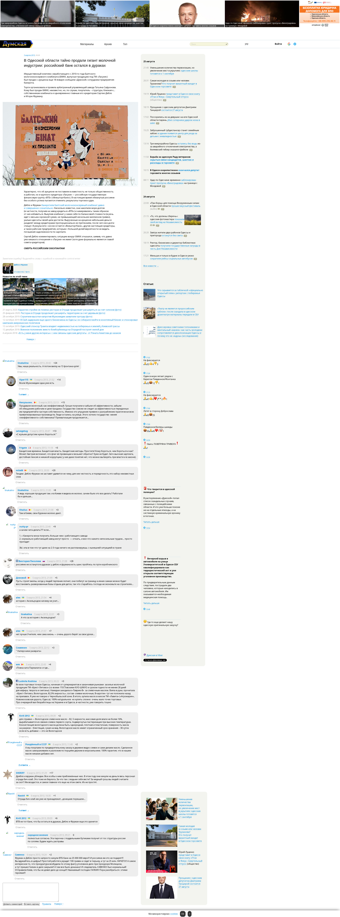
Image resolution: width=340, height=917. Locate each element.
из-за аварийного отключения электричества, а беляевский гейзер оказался (175, 146)
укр (246, 43)
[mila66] (8, 476)
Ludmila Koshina (27, 681)
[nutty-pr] (11, 527)
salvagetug (22, 431)
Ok (182, 913)
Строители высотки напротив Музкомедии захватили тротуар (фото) (56, 316)
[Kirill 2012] (11, 721)
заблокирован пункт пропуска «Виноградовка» (173, 181)
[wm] (8, 670)
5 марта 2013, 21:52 (44, 379)
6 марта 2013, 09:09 (42, 818)
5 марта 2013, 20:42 (41, 362)
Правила (46, 904)
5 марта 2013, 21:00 (41, 490)
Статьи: (148, 284)
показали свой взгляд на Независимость (167, 221)
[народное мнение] (15, 836)
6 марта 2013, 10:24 (37, 854)
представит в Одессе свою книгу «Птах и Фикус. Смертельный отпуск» (175, 95)
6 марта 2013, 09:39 (46, 715)
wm (18, 664)
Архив (108, 44)
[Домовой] (8, 583)
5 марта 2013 (29, 55)
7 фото (27, 272)
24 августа (149, 196)
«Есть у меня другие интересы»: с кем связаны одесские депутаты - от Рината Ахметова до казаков (69, 333)
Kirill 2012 (24, 715)
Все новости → (151, 265)
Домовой (21, 577)
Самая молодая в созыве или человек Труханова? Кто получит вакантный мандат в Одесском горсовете (190, 833)
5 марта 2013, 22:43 (36, 664)
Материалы (87, 44)
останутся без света (172, 235)
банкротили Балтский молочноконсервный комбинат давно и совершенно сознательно (64, 207)
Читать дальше (151, 521)
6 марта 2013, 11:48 (63, 744)
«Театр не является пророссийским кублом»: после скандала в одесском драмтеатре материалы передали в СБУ (178, 311)
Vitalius (23, 509)
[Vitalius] (11, 515)
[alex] (8, 603)
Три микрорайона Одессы (164, 143)
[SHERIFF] (8, 778)
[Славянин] (8, 653)
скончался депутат (188, 170)
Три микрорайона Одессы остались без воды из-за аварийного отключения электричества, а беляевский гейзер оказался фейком (36, 24)
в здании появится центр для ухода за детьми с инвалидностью (173, 135)
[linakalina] (8, 360)
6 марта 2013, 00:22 (49, 681)
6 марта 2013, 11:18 (43, 447)
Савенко (19, 854)
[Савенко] (7, 854)
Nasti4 (21, 795)
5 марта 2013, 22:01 (44, 614)
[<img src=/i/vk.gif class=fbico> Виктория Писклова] (8, 566)
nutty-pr (23, 526)
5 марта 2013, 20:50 (39, 470)
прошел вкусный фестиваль (185, 205)
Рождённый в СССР (36, 744)
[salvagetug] (8, 436)
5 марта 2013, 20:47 (40, 431)
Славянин (21, 647)
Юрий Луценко (158, 93)
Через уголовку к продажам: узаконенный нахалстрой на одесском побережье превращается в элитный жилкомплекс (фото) (48, 298)
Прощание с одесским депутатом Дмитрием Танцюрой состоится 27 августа (190, 882)
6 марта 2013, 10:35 (41, 795)
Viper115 (23, 379)
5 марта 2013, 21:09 (42, 577)
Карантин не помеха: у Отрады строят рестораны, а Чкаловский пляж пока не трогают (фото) (82, 301)
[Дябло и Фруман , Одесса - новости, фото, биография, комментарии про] (8, 273)
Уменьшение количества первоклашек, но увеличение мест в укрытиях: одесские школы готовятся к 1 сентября (190, 808)
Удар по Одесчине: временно (165, 180)
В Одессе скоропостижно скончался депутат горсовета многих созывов (183, 25)
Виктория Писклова (29, 561)
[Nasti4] (10, 793)
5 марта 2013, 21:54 (36, 597)
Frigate (23, 447)
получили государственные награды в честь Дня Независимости (175, 247)
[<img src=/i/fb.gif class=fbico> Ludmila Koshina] (8, 686)
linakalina (23, 362)
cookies (174, 913)
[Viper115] (11, 385)
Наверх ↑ (31, 339)
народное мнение (38, 835)
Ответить (22, 371)
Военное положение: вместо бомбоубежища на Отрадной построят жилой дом (62, 329)
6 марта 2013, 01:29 (37, 772)
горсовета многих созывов (165, 173)
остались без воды (187, 143)
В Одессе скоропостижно (164, 170)
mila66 (19, 470)
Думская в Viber (155, 655)
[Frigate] (11, 453)
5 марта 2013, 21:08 (43, 509)
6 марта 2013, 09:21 (60, 835)
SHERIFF (20, 772)
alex (18, 597)
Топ (125, 44)
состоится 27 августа (172, 110)
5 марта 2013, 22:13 (49, 402)
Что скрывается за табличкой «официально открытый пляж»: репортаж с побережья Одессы (180, 293)
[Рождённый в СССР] (14, 745)
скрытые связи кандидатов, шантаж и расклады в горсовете (172, 161)
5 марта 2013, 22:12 (39, 647)
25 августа (149, 61)
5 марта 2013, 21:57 (36, 630)
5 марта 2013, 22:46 (41, 526)
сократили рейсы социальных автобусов (171, 258)
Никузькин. (26, 402)
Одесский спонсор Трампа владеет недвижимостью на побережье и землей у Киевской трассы (70, 326)
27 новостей (19, 272)
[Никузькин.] (11, 408)
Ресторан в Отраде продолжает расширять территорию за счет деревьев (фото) (63, 313)
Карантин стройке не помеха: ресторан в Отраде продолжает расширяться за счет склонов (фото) (69, 309)
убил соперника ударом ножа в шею (175, 121)
